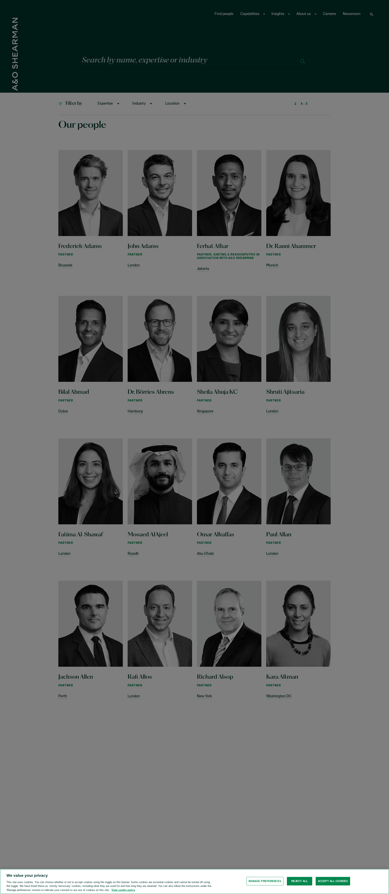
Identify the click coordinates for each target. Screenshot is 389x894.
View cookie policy (123, 889)
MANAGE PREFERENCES (265, 881)
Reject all (299, 881)
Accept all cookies (333, 881)
